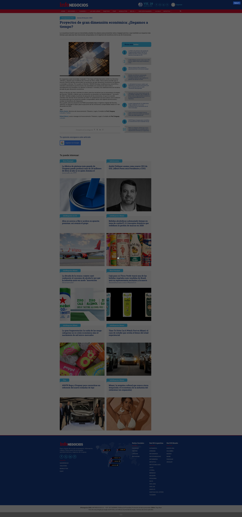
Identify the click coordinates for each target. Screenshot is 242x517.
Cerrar (236, 3)
